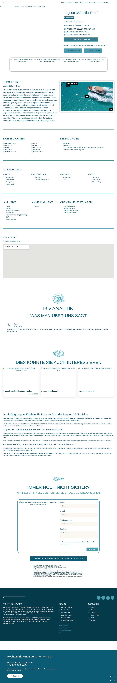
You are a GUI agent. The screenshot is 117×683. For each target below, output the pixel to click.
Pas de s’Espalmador (58, 448)
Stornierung (66, 143)
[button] (84, 45)
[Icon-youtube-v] (112, 598)
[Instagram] (103, 598)
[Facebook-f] (99, 598)
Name (62, 502)
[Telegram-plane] (108, 598)
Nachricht (63, 529)
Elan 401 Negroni (48, 440)
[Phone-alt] (92, 625)
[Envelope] (89, 625)
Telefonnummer (66, 520)
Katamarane (69, 18)
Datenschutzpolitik (88, 542)
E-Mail (62, 511)
